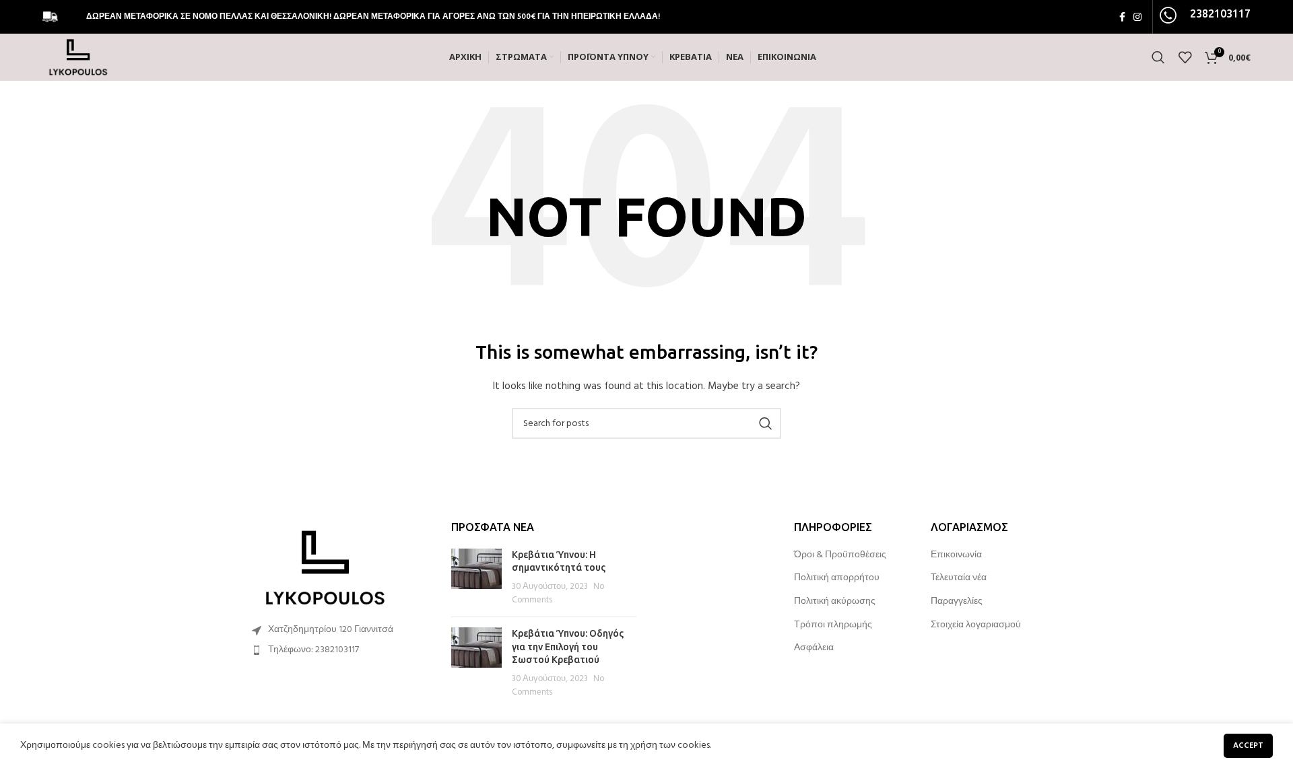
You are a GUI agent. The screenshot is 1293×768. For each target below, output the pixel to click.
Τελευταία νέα (959, 578)
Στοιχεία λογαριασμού (976, 625)
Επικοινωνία (956, 555)
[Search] (1158, 57)
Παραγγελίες (957, 601)
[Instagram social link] (1137, 17)
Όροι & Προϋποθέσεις (840, 555)
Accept (1248, 746)
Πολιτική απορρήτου (837, 578)
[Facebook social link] (1122, 17)
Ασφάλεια (814, 648)
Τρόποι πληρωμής (833, 625)
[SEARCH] (765, 423)
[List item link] (338, 650)
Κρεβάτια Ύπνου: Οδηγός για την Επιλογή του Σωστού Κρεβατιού (568, 646)
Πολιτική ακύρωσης (834, 601)
